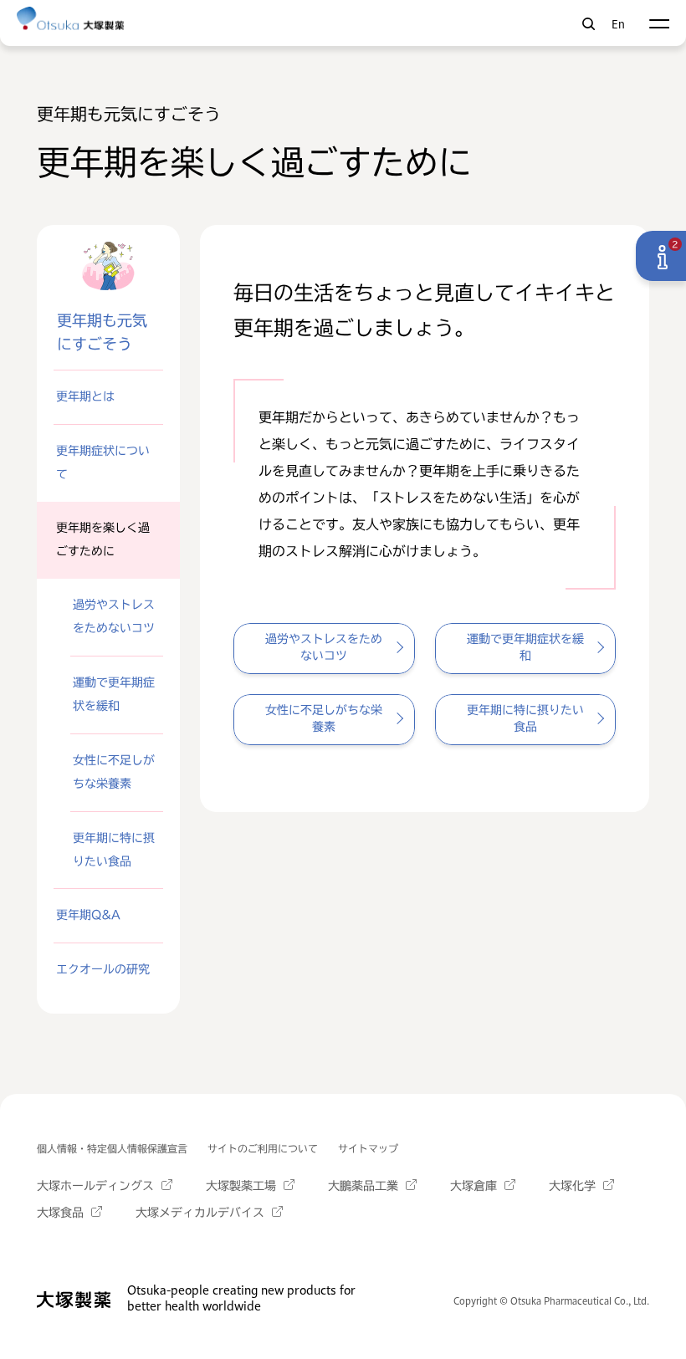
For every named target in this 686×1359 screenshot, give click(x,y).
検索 (588, 24)
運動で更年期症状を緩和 (114, 694)
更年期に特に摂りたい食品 (114, 849)
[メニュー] (658, 23)
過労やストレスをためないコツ (114, 616)
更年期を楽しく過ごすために (103, 539)
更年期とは (85, 396)
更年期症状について (103, 462)
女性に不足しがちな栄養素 (114, 771)
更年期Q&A (88, 915)
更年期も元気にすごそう (102, 332)
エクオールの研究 (103, 969)
